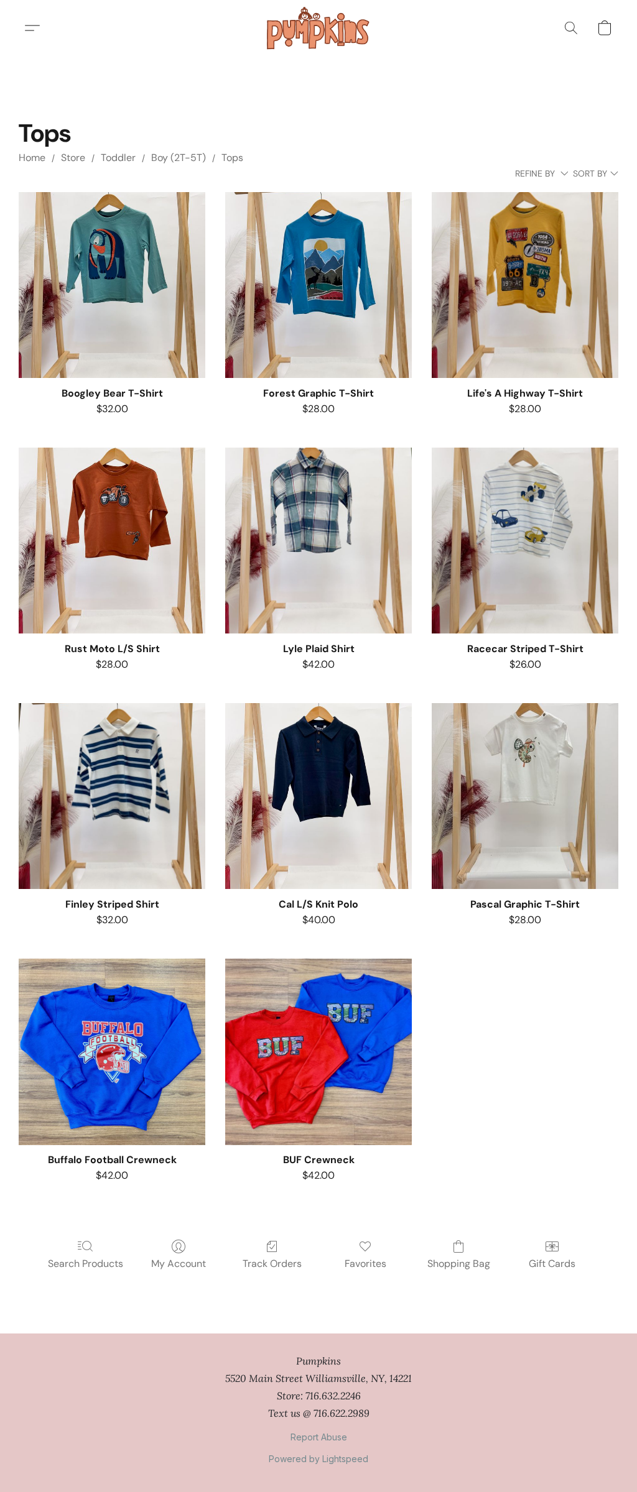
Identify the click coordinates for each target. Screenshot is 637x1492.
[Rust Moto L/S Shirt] (112, 541)
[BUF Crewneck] (318, 1052)
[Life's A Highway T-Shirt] (525, 285)
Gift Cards (552, 1263)
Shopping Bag (458, 1263)
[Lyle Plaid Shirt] (318, 541)
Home (32, 157)
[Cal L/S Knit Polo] (318, 796)
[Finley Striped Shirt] (112, 796)
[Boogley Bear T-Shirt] (112, 285)
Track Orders (272, 1263)
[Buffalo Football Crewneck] (112, 1052)
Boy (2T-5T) (178, 157)
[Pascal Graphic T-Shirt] (525, 796)
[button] (318, 28)
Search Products (85, 1263)
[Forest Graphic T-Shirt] (318, 285)
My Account (178, 1263)
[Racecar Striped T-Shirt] (525, 541)
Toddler (118, 157)
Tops (232, 157)
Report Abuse (319, 1437)
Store (73, 157)
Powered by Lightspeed (318, 1458)
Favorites (365, 1263)
